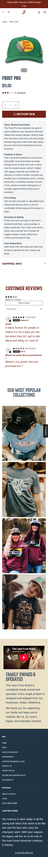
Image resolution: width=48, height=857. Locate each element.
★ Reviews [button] (46, 430)
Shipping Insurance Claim (13, 761)
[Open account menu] (39, 12)
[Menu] (3, 12)
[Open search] (9, 12)
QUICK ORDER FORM (9, 803)
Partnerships (8, 757)
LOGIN (4, 798)
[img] (19, 317)
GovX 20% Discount (10, 752)
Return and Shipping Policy (14, 775)
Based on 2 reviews (13, 300)
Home (4, 22)
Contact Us (7, 766)
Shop (4, 747)
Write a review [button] (24, 303)
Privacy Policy (8, 771)
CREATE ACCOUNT (9, 794)
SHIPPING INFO (12, 263)
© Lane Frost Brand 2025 (24, 853)
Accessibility (8, 780)
